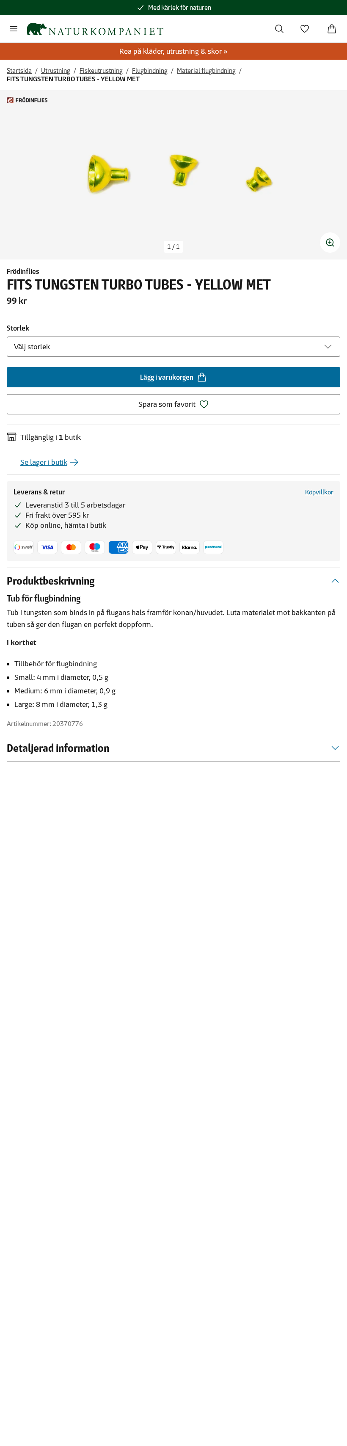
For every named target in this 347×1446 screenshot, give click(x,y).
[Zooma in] (330, 242)
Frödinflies (23, 271)
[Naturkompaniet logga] (94, 29)
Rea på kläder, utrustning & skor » (173, 51)
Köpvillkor (319, 492)
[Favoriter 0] (305, 29)
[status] (173, 247)
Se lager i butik (43, 462)
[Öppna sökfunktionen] (279, 29)
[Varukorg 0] (332, 29)
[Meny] (13, 29)
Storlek (18, 328)
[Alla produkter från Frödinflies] (27, 100)
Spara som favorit (167, 404)
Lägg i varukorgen (166, 377)
